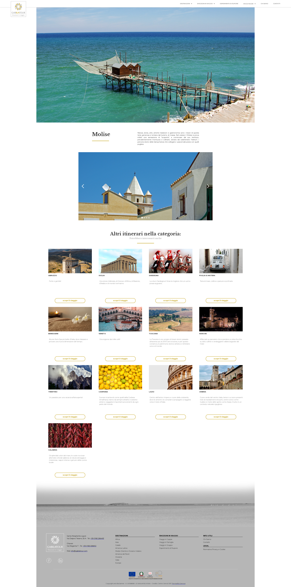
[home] (20, 9)
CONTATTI (276, 3)
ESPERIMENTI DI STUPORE (229, 3)
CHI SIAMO (264, 3)
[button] (186, 3)
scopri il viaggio (70, 300)
